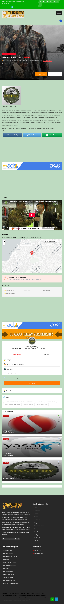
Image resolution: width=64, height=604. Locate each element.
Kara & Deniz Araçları (9, 580)
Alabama (37, 511)
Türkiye (9, 360)
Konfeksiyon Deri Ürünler (9, 54)
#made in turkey (51, 401)
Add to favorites (55, 74)
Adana (36, 508)
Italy (35, 523)
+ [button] (4, 241)
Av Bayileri (6, 559)
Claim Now (9, 391)
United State (38, 538)
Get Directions (47, 60)
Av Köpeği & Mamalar (9, 565)
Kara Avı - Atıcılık (8, 571)
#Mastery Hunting (28, 404)
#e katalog (30, 401)
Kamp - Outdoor (8, 553)
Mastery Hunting (32, 347)
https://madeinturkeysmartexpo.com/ (16, 600)
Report (18, 64)
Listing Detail (17, 354)
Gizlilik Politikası (38, 553)
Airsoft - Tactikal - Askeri (10, 583)
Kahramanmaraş (39, 526)
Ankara (36, 514)
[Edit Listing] (56, 599)
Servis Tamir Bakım (8, 574)
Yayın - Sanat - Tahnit (9, 562)
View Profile (32, 383)
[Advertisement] (32, 150)
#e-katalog (40, 401)
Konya (36, 529)
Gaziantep (37, 520)
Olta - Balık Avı (7, 550)
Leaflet (60, 272)
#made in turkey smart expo (12, 404)
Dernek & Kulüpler (8, 577)
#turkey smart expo (41, 404)
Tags (7, 397)
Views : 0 (25, 64)
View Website (10, 369)
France (36, 517)
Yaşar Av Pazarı (9, 455)
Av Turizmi (6, 568)
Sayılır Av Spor (8, 432)
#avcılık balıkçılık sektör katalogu (14, 401)
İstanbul (36, 541)
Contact (47, 354)
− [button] (4, 244)
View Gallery (42, 74)
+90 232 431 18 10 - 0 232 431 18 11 (16, 364)
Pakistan (36, 532)
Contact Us (37, 550)
